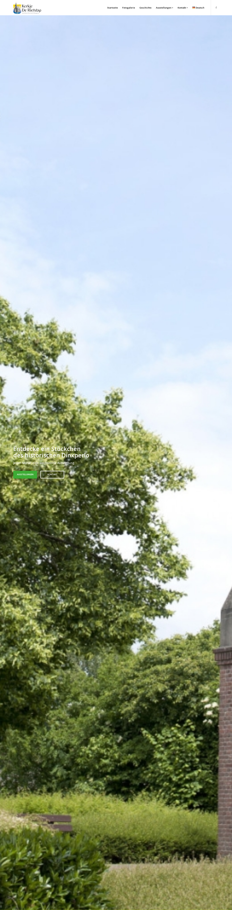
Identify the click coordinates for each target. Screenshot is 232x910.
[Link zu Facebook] (216, 7)
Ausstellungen (25, 474)
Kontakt (52, 474)
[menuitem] (112, 7)
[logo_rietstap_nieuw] (27, 7)
